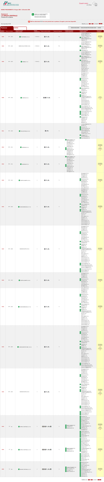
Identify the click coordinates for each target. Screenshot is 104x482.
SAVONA (24, 97)
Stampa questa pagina (75, 27)
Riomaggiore (83, 72)
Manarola (83, 74)
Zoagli (82, 93)
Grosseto (83, 428)
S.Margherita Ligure (84, 96)
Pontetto (82, 217)
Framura (82, 82)
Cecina (82, 424)
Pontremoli (83, 50)
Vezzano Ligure (84, 34)
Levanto (68, 164)
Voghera (82, 474)
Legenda (99, 27)
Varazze (82, 119)
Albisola (82, 122)
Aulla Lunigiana (84, 37)
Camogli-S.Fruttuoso (85, 97)
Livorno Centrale (84, 423)
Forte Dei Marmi (84, 130)
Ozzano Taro (83, 68)
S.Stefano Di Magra (84, 44)
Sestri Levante (84, 88)
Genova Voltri (83, 115)
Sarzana (82, 416)
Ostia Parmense (84, 62)
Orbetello (83, 429)
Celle (82, 120)
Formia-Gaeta (83, 435)
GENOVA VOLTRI (23, 248)
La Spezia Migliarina (85, 33)
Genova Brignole (84, 106)
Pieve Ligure (83, 216)
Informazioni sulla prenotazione (40, 16)
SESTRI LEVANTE (24, 180)
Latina (82, 434)
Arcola (82, 125)
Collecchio (83, 69)
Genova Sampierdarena (85, 108)
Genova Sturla (84, 104)
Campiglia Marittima (84, 448)
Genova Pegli (83, 112)
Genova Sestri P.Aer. (85, 111)
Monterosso (83, 78)
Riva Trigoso (83, 86)
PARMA (24, 61)
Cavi (82, 89)
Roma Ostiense (84, 432)
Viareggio (83, 135)
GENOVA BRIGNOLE (24, 206)
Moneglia (83, 85)
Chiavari (82, 92)
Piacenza (83, 476)
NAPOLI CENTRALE (24, 426)
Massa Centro (83, 129)
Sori (82, 214)
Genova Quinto (84, 101)
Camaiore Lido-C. (84, 133)
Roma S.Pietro (84, 455)
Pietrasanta (83, 132)
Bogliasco (83, 256)
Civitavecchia (83, 431)
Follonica (83, 427)
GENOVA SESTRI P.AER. (24, 347)
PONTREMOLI (24, 36)
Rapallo (82, 95)
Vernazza (83, 77)
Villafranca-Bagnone (85, 38)
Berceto (82, 64)
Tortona (82, 473)
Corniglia (82, 75)
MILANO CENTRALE (24, 469)
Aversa (82, 460)
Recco (82, 213)
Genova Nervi (83, 100)
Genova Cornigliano (85, 109)
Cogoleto (83, 118)
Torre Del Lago (84, 136)
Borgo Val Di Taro (84, 61)
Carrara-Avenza (84, 128)
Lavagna (82, 90)
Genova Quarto (84, 103)
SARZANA (24, 147)
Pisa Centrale (83, 421)
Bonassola (83, 81)
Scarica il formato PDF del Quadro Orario (88, 27)
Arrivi (16, 28)
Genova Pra (83, 114)
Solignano (83, 65)
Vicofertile (83, 71)
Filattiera (82, 40)
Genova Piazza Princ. (85, 107)
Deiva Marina (83, 83)
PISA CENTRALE (24, 131)
